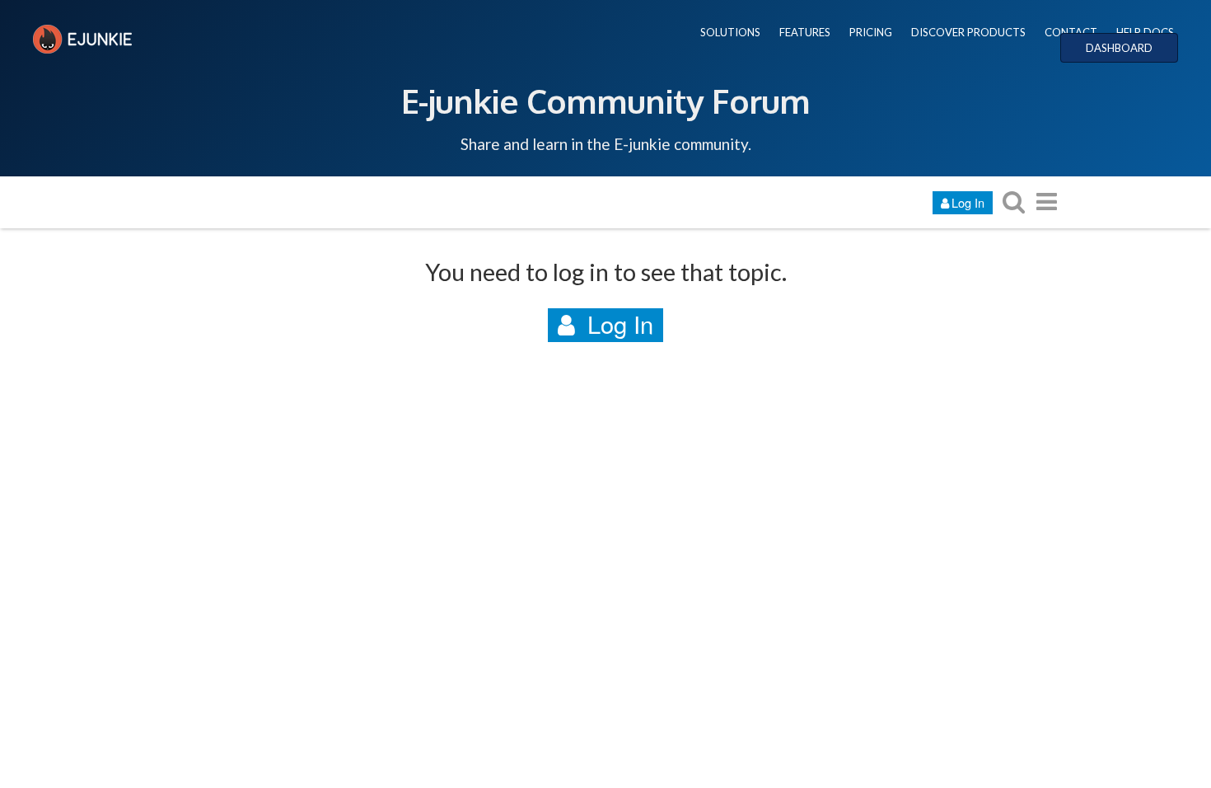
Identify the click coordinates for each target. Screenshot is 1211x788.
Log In (968, 202)
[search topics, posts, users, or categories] (1013, 201)
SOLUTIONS (730, 32)
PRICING (870, 32)
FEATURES (804, 32)
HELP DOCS (1145, 32)
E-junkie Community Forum (605, 100)
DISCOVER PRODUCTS (968, 32)
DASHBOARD (1119, 47)
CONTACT (1071, 32)
